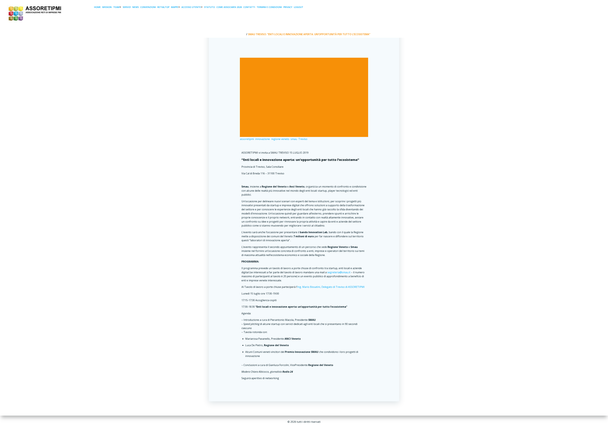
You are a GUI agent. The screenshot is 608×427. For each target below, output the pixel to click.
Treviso (302, 139)
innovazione (262, 139)
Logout (298, 7)
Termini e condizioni (269, 7)
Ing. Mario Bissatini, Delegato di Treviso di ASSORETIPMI (331, 287)
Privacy (287, 7)
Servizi (127, 7)
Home (97, 7)
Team (116, 7)
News (135, 7)
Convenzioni (148, 7)
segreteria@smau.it (338, 272)
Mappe (174, 7)
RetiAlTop (163, 7)
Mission (107, 7)
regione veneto (280, 139)
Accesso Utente (191, 7)
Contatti (249, 7)
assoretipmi (247, 139)
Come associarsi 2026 (229, 7)
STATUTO (209, 7)
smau (294, 139)
